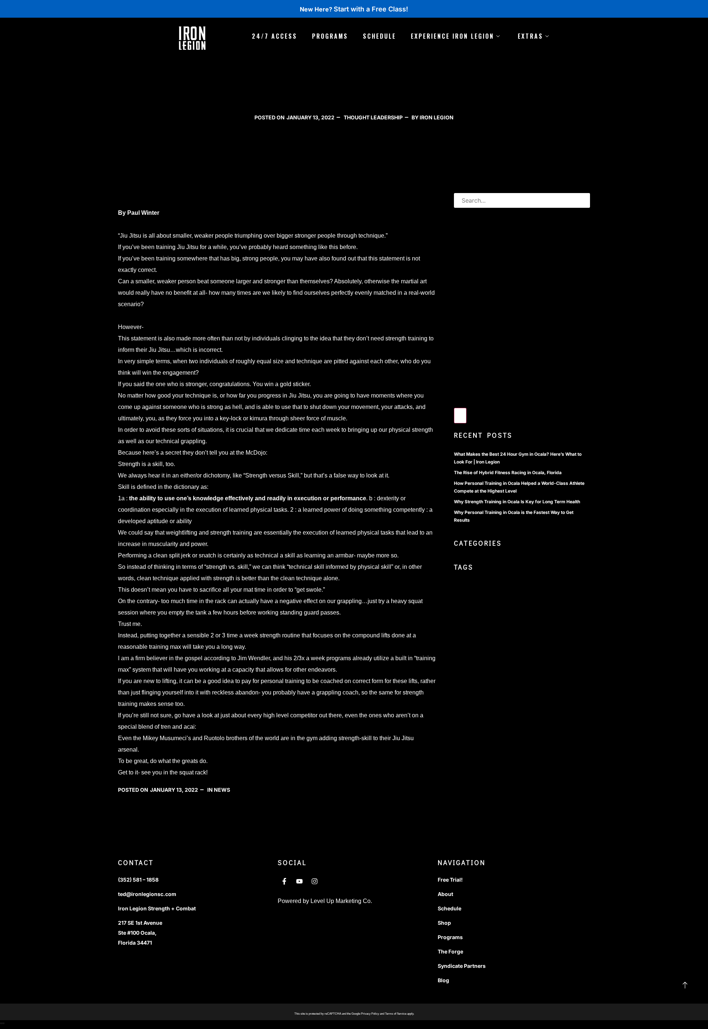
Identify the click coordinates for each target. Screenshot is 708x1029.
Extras (530, 36)
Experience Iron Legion (452, 36)
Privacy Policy (370, 1013)
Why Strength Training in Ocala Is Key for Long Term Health (517, 501)
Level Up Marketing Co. (341, 901)
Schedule (379, 36)
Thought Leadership (373, 117)
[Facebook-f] (284, 881)
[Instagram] (314, 881)
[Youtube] (299, 881)
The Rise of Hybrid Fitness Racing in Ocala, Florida (508, 472)
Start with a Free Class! (371, 9)
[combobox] (522, 200)
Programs (330, 36)
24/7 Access (274, 36)
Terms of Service (395, 1013)
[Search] (460, 415)
